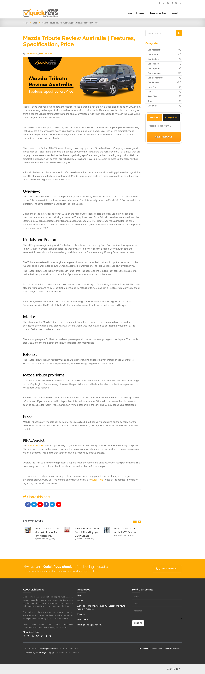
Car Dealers (153, 59)
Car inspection (154, 68)
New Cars (152, 87)
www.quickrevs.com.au (50, 649)
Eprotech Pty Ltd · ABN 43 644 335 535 (40, 653)
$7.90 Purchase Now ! (167, 568)
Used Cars (152, 106)
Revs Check (153, 96)
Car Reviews (31, 54)
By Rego (171, 117)
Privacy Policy (156, 649)
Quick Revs (97, 479)
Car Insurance (154, 73)
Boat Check (82, 619)
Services (140, 13)
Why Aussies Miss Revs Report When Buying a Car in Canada (86, 532)
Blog (35, 23)
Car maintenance (155, 78)
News (80, 601)
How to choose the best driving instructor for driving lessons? (46, 532)
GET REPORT (163, 136)
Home (25, 23)
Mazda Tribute (35, 445)
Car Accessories (154, 50)
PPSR (150, 92)
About (175, 13)
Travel (150, 101)
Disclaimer (143, 649)
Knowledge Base (158, 13)
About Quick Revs (31, 632)
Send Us (138, 623)
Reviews (128, 13)
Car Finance (153, 64)
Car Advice (152, 54)
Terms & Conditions (172, 649)
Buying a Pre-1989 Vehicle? (89, 625)
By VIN (154, 117)
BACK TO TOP (173, 669)
